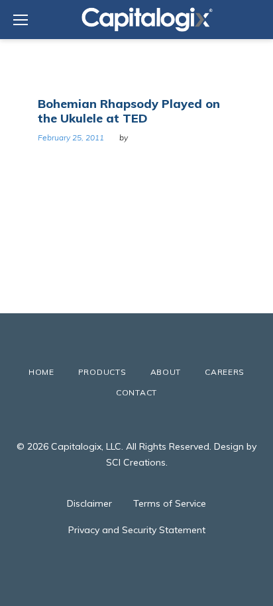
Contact (136, 392)
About (166, 372)
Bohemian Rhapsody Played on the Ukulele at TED (129, 111)
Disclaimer (89, 503)
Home (41, 372)
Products (102, 372)
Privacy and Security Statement (136, 530)
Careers (225, 372)
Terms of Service (169, 503)
